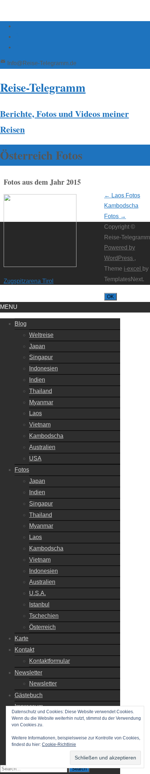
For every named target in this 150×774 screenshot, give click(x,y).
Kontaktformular (49, 661)
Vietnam (40, 424)
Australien (42, 447)
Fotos (22, 470)
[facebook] (17, 26)
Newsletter (28, 672)
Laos (35, 413)
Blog (21, 324)
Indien (37, 380)
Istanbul (39, 604)
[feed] (17, 37)
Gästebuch (29, 695)
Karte (21, 638)
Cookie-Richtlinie (59, 744)
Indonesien (43, 368)
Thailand (40, 391)
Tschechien (44, 616)
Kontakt (24, 650)
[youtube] (17, 47)
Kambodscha (46, 436)
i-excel (133, 269)
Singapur (41, 357)
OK (110, 296)
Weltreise (41, 335)
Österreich (42, 627)
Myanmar (41, 402)
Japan (37, 346)
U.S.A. (37, 593)
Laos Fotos (122, 195)
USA (35, 458)
